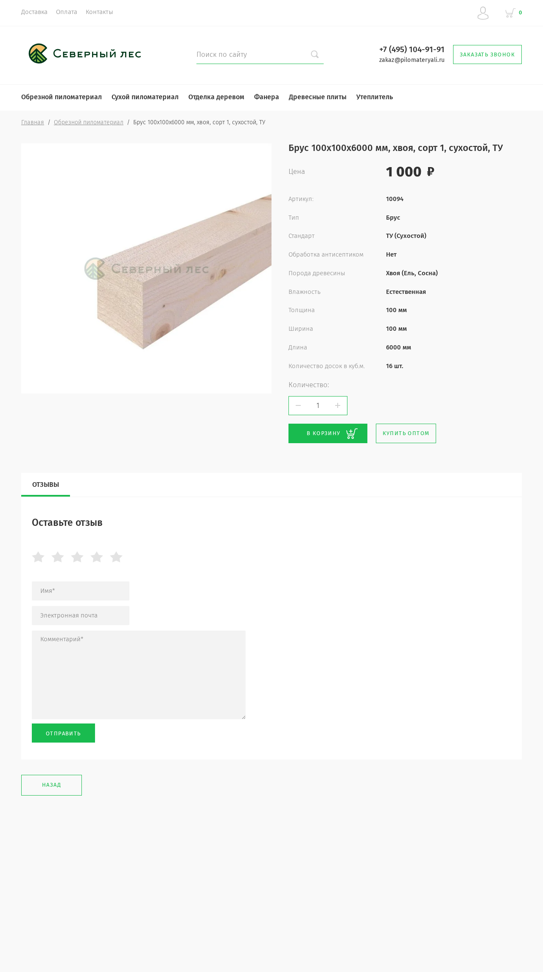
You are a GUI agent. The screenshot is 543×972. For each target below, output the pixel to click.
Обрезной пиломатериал (61, 97)
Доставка (34, 12)
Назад (51, 785)
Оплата (66, 12)
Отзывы (45, 484)
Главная (32, 122)
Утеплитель (374, 97)
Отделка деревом (216, 97)
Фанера (266, 97)
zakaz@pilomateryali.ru (412, 60)
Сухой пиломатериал (145, 97)
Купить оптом (406, 433)
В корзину (324, 433)
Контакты (99, 12)
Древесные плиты (318, 97)
